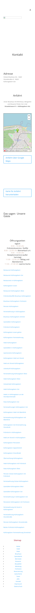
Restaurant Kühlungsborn (12, 270)
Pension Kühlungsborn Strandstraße (15, 522)
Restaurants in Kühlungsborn (13, 280)
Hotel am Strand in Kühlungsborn (14, 437)
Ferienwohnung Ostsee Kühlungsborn (16, 481)
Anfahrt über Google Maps (15, 159)
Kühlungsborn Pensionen (12, 443)
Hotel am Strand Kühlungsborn (14, 363)
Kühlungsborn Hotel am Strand (14, 358)
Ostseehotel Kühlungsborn (12, 384)
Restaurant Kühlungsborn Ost (13, 275)
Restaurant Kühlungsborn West (14, 291)
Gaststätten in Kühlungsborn (13, 348)
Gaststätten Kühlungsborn (12, 322)
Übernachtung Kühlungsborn (13, 458)
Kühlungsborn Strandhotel (12, 453)
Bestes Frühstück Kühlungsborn (14, 527)
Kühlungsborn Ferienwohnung (13, 337)
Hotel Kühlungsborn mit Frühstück (15, 463)
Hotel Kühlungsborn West (12, 379)
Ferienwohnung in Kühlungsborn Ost (16, 497)
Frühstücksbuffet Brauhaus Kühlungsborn (17, 296)
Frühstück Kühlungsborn (12, 327)
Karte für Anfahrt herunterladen (13, 193)
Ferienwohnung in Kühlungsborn (14, 311)
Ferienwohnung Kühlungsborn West (15, 374)
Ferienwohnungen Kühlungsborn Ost (16, 407)
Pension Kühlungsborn (11, 306)
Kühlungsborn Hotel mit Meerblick (15, 412)
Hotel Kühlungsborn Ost (11, 389)
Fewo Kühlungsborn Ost (11, 402)
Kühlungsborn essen (10, 286)
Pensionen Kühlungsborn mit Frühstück (16, 502)
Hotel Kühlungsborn (10, 343)
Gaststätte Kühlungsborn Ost (13, 491)
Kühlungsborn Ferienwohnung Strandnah (17, 532)
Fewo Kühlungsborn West (12, 468)
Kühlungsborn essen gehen (12, 332)
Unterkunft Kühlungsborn (12, 368)
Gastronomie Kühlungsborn (13, 353)
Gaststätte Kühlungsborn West (13, 486)
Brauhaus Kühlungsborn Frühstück (15, 301)
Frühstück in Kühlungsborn (12, 432)
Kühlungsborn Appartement (13, 448)
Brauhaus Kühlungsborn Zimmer (14, 317)
